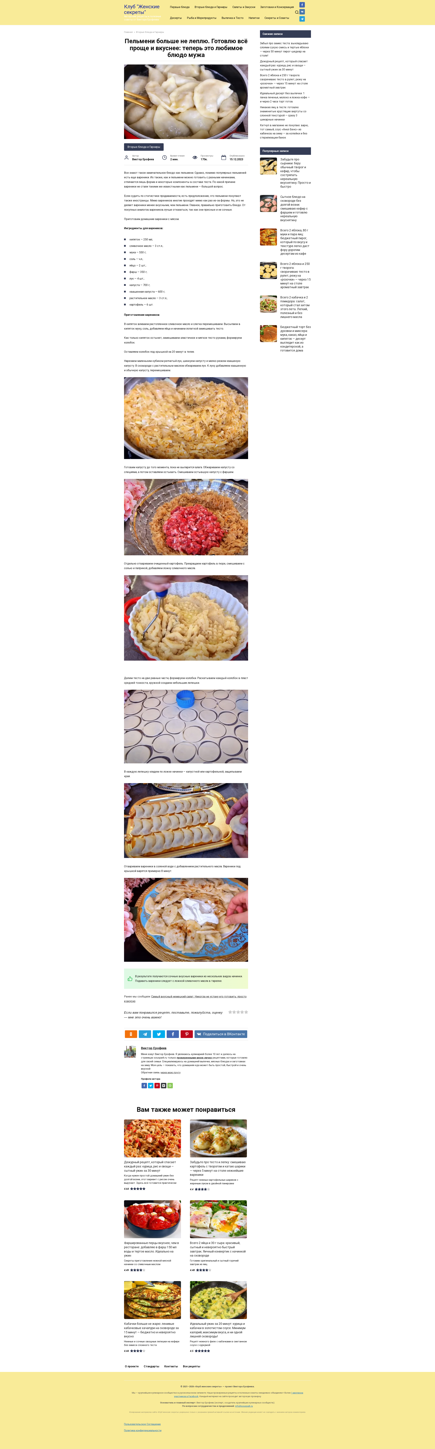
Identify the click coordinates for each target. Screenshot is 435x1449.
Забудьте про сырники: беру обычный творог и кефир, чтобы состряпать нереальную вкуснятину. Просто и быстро (295, 173)
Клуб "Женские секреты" (142, 9)
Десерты (176, 18)
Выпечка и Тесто (232, 18)
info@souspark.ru (244, 1406)
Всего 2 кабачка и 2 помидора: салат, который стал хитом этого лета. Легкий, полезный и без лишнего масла (295, 307)
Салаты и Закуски (243, 7)
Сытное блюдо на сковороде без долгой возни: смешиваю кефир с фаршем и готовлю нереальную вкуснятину (294, 208)
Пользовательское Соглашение (142, 1424)
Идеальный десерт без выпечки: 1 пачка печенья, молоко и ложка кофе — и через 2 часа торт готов (285, 97)
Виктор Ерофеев (154, 1048)
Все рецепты (191, 1366)
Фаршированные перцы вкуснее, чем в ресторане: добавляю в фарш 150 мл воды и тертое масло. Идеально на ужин (151, 1249)
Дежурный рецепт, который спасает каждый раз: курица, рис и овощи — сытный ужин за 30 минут (150, 1166)
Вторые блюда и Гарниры (211, 7)
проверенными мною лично (194, 1057)
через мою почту (170, 1072)
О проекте (132, 1366)
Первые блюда (179, 7)
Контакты (171, 1366)
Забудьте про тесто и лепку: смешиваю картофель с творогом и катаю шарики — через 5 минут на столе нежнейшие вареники (218, 1168)
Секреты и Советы (277, 18)
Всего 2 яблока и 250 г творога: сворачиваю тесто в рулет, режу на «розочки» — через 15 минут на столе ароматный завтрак (295, 275)
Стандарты (151, 1366)
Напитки (254, 18)
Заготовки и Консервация (277, 7)
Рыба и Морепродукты (201, 18)
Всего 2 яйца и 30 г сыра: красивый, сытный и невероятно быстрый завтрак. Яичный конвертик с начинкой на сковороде (218, 1249)
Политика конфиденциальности (142, 1430)
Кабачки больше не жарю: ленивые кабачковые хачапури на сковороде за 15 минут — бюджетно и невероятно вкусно (151, 1330)
